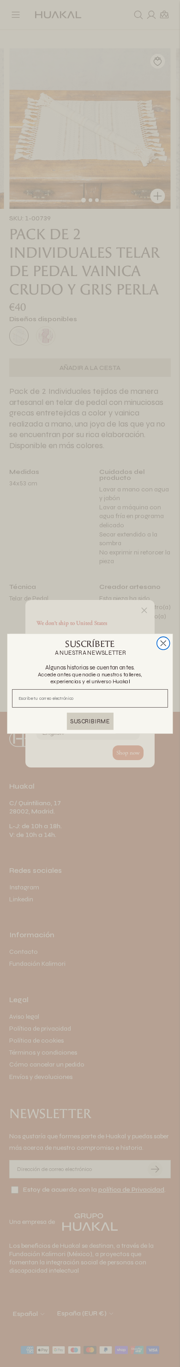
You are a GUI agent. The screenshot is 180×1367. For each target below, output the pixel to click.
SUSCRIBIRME (89, 720)
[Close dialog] (163, 643)
